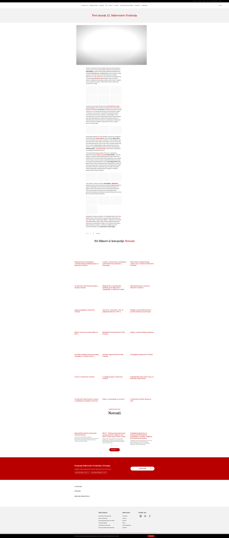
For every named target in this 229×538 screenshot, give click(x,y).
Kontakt (203, 1)
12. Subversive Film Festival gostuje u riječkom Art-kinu (86, 287)
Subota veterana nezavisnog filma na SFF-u (86, 333)
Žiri (106, 5)
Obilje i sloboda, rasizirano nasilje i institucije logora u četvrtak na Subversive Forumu (141, 435)
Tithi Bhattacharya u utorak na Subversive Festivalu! (140, 287)
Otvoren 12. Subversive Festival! (84, 377)
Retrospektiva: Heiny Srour (104, 525)
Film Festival (85, 5)
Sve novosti (113, 449)
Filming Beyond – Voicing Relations (99, 73)
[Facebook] (150, 516)
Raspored (101, 5)
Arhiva (207, 1)
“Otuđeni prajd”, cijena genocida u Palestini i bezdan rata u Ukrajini (113, 434)
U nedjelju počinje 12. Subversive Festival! (112, 378)
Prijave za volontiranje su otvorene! (113, 399)
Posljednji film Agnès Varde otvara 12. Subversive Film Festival (142, 378)
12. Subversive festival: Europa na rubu (140, 400)
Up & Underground (213, 1)
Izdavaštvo (137, 5)
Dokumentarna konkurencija (105, 516)
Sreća (94, 187)
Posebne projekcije (103, 523)
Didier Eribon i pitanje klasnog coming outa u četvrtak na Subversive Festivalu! (142, 263)
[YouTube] (145, 516)
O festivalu (194, 1)
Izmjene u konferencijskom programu (142, 332)
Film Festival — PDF (82, 472)
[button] (110, 445)
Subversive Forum (93, 5)
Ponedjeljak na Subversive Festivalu (141, 355)
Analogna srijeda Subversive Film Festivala (112, 355)
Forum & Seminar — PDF (99, 472)
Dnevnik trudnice (116, 185)
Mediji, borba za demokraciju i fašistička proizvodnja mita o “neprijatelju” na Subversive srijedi (113, 287)
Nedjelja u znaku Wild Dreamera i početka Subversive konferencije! (140, 311)
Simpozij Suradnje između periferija (106, 527)
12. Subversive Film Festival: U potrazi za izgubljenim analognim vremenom (86, 400)
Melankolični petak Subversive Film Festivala (113, 333)
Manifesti (220, 1)
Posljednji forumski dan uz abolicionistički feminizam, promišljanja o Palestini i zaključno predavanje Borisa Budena (86, 435)
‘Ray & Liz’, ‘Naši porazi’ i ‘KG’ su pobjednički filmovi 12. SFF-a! (112, 311)
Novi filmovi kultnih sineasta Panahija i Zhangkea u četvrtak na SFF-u (87, 355)
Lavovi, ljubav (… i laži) (105, 219)
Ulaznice (199, 1)
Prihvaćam (151, 536)
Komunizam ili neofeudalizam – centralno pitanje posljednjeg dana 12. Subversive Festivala (86, 263)
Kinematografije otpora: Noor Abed (106, 520)
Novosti (111, 5)
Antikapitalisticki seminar (126, 5)
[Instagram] (140, 516)
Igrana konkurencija (103, 518)
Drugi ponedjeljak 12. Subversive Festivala (85, 311)
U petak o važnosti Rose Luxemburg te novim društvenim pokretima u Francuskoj (114, 263)
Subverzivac (144, 5)
